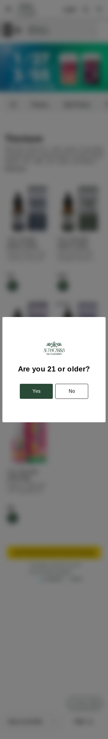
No (72, 391)
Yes (36, 391)
